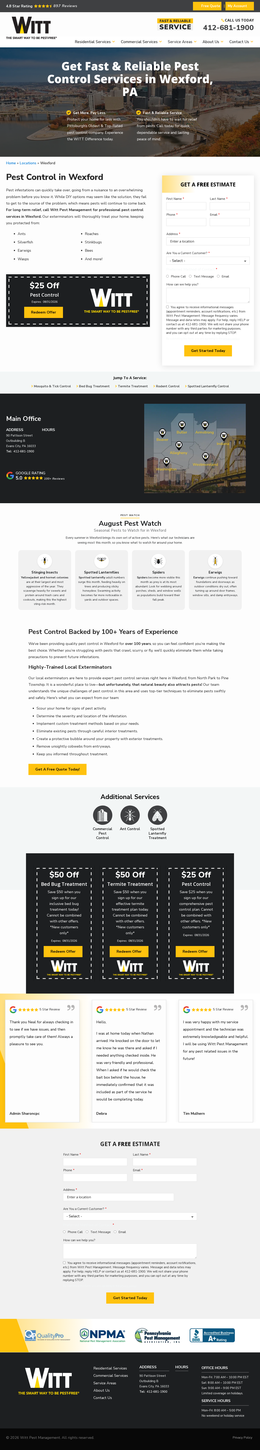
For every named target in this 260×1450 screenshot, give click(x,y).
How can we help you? (182, 284)
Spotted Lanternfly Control (208, 386)
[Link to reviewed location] (42, 1009)
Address (172, 234)
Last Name (217, 199)
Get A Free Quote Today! (57, 769)
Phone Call (178, 276)
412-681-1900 (228, 28)
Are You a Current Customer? (186, 253)
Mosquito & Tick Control (52, 386)
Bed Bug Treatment (94, 386)
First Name (174, 199)
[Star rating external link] (68, 6)
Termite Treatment (133, 386)
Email (213, 215)
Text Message (204, 276)
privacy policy (231, 339)
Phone (170, 215)
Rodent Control (168, 386)
